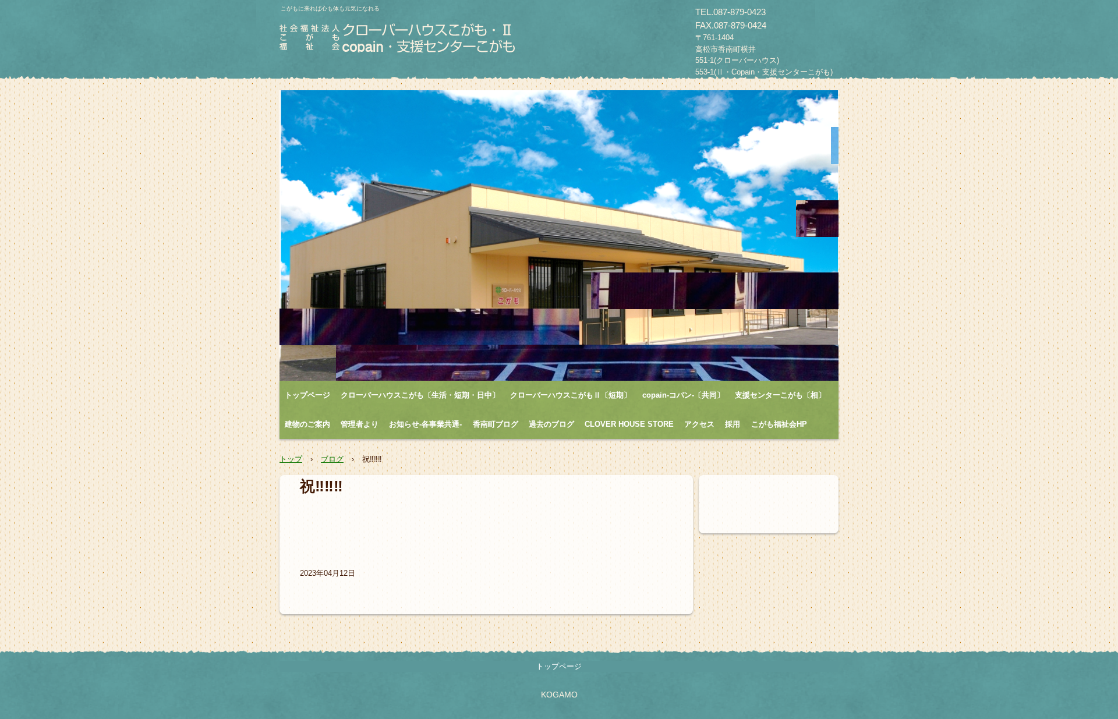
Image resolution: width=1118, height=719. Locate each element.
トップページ (307, 395)
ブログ (332, 459)
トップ (291, 459)
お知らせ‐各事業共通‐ (425, 424)
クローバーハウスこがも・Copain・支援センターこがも (399, 41)
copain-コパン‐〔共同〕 (683, 395)
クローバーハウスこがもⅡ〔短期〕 (570, 395)
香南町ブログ (495, 424)
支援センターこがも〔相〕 (780, 395)
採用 (732, 424)
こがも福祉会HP (779, 424)
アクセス (699, 424)
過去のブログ (551, 424)
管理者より (359, 424)
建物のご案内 (307, 424)
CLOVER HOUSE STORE (629, 424)
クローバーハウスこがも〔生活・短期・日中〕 (420, 395)
